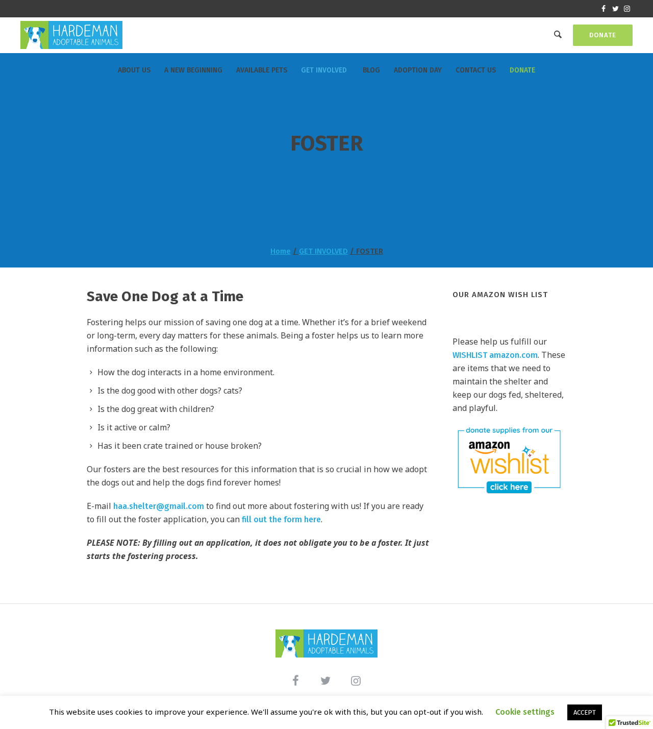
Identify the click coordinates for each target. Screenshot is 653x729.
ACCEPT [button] (584, 712)
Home (280, 251)
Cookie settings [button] (525, 712)
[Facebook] (603, 8)
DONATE (602, 35)
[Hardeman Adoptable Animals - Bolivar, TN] (326, 643)
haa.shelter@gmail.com (158, 506)
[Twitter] (615, 8)
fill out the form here (281, 519)
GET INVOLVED (323, 251)
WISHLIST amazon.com (495, 355)
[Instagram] (627, 8)
